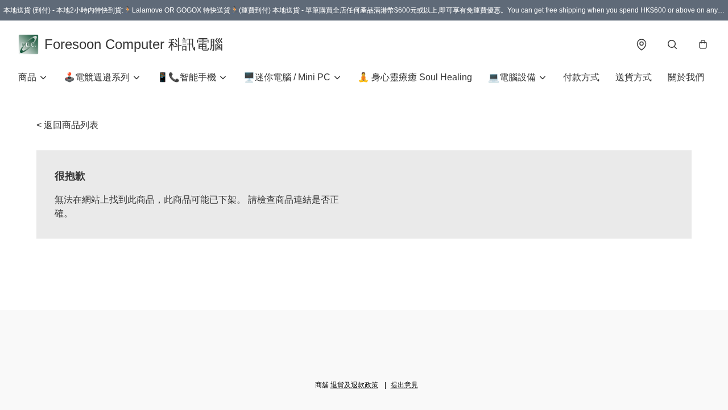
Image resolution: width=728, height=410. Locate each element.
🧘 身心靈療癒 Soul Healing (415, 77)
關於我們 (686, 77)
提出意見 (404, 385)
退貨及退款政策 (354, 385)
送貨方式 (633, 77)
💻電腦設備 (512, 77)
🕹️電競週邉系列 (97, 77)
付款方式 (581, 77)
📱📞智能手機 (186, 77)
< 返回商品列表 (67, 125)
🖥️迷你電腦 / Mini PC (286, 77)
